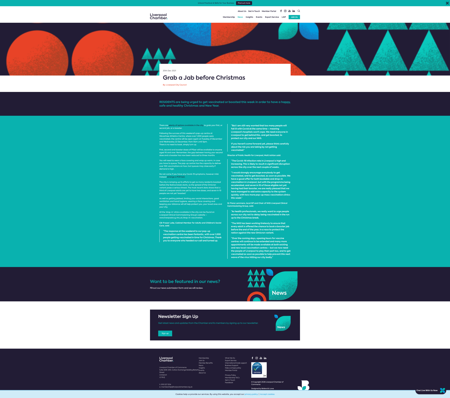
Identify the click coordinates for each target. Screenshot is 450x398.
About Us (242, 11)
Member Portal (269, 11)
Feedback (229, 382)
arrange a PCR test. (176, 177)
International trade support (236, 363)
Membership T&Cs (232, 378)
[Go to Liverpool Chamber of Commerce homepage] (159, 16)
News (240, 17)
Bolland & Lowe (268, 388)
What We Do (230, 358)
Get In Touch (254, 11)
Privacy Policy (230, 375)
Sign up (165, 333)
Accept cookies (267, 394)
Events (259, 17)
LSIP (284, 17)
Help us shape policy (233, 368)
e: (175, 387)
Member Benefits (206, 363)
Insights (249, 17)
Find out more (244, 3)
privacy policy (251, 394)
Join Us (294, 17)
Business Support (231, 365)
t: (165, 384)
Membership (229, 17)
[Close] (447, 3)
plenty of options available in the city (186, 125)
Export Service (272, 17)
